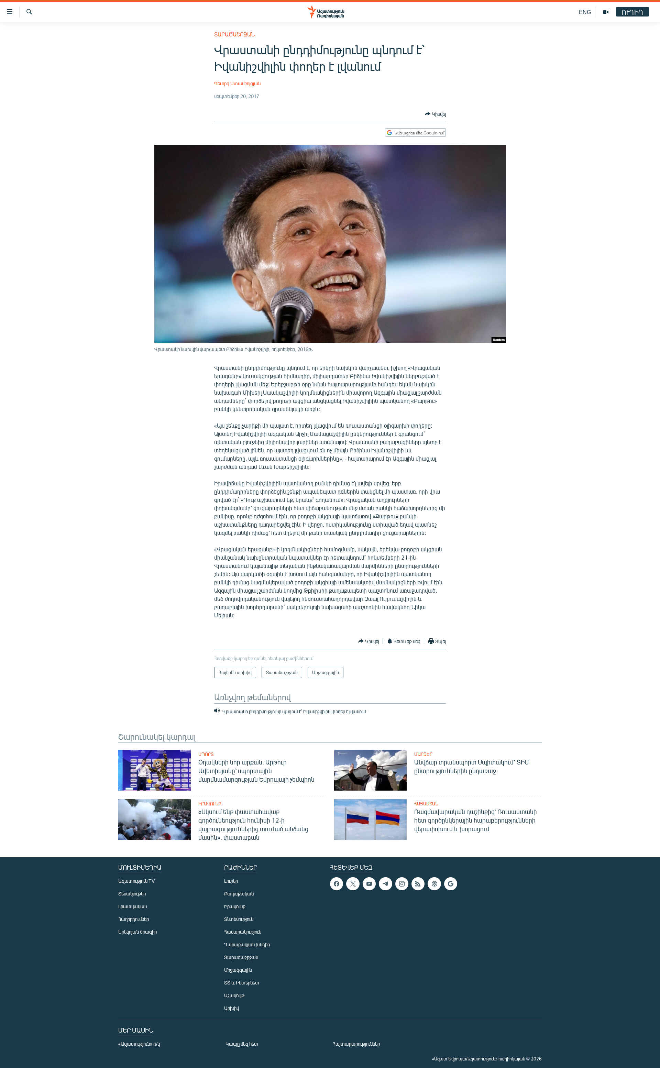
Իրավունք (209, 803)
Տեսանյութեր (132, 893)
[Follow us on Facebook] (336, 883)
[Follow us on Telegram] (385, 883)
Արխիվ (231, 1008)
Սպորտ (205, 754)
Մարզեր (423, 754)
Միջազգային (238, 970)
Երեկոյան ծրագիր (137, 932)
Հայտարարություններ (356, 1044)
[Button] (435, 114)
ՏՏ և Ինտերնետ (241, 983)
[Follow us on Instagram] (401, 883)
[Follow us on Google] (450, 883)
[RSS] (418, 883)
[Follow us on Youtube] (369, 883)
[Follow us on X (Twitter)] (352, 883)
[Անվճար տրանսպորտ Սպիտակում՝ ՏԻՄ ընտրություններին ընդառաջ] (370, 770)
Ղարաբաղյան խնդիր (247, 944)
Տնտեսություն (238, 919)
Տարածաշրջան (234, 34)
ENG (585, 12)
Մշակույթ (234, 995)
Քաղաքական (239, 893)
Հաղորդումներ (133, 919)
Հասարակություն (242, 932)
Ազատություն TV (136, 881)
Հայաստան (426, 803)
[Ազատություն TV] (605, 12)
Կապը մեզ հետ (242, 1044)
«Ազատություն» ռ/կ (139, 1044)
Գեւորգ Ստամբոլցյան (237, 83)
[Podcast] (434, 883)
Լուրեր (231, 881)
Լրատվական (132, 906)
